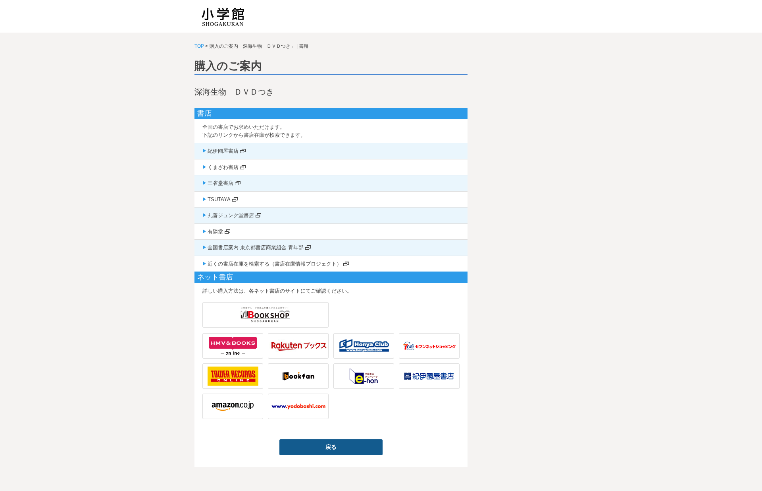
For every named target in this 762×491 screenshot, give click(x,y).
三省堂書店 (220, 183)
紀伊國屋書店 (223, 151)
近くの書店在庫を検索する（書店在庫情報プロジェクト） (275, 264)
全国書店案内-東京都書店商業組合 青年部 (256, 247)
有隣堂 (215, 232)
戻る (331, 447)
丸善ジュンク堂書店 (231, 215)
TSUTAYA (219, 199)
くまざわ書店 (223, 167)
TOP (199, 46)
